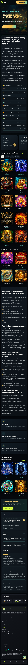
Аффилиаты (4, 629)
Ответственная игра (6, 635)
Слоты (7, 156)
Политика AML (4, 637)
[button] (14, 520)
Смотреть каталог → (22, 250)
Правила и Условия (5, 631)
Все (2, 156)
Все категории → (23, 460)
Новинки (17, 156)
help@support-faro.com (7, 646)
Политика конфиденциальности (8, 633)
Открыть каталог (8, 508)
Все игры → (24, 153)
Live (12, 156)
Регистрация (21, 2)
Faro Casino (5, 644)
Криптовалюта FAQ (5, 639)
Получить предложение (9, 26)
